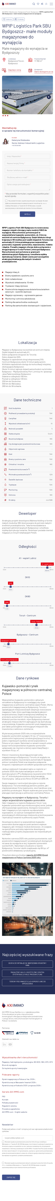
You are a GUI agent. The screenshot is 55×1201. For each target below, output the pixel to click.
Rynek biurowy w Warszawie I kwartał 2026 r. (19, 1082)
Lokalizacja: (12, 59)
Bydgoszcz (34, 12)
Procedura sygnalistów (11, 1109)
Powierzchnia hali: (40, 59)
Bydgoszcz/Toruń (24, 12)
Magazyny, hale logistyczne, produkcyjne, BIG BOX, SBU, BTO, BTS (27, 1062)
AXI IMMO (5, 12)
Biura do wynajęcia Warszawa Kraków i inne (27, 964)
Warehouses (13, 12)
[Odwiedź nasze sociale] (4, 1044)
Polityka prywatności (10, 1103)
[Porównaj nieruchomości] (42, 4)
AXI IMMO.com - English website (14, 1112)
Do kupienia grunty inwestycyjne (14, 1068)
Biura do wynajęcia (9, 1065)
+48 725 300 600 (16, 145)
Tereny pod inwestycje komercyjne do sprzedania (27, 982)
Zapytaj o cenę (14, 70)
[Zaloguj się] (46, 4)
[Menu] (51, 4)
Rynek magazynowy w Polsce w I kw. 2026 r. (19, 1079)
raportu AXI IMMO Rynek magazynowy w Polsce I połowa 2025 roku (25, 856)
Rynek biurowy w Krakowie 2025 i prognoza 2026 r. (22, 1085)
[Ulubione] (38, 4)
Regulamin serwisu (9, 1106)
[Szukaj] (34, 4)
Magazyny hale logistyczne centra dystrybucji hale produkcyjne (27, 973)
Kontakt (5, 1099)
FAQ (3, 1096)
